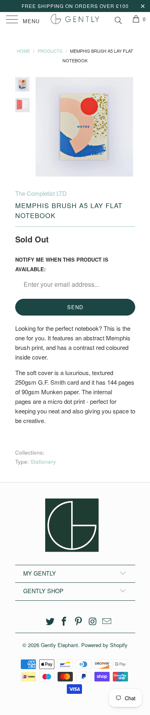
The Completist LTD (41, 193)
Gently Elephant (59, 645)
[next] (128, 127)
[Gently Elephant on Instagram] (93, 621)
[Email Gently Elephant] (107, 621)
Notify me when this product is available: (61, 264)
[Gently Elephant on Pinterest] (79, 621)
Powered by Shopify (104, 645)
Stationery (43, 461)
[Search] (118, 19)
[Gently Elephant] (75, 20)
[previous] (43, 127)
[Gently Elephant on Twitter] (50, 621)
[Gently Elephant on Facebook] (64, 621)
